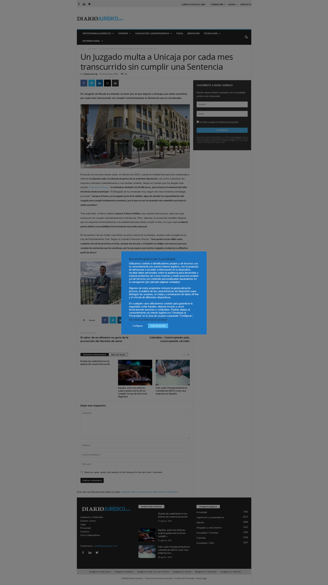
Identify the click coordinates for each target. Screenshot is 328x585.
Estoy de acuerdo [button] (158, 326)
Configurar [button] (138, 326)
